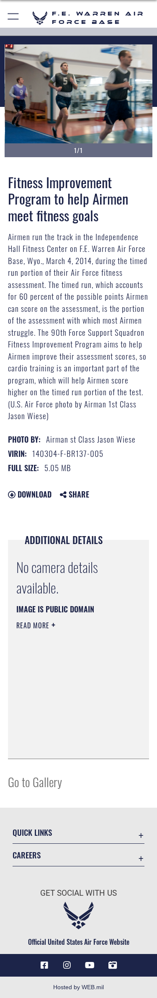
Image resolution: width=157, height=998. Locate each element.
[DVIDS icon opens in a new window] (112, 965)
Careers (27, 855)
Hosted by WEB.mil (78, 987)
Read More (33, 625)
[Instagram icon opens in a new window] (67, 965)
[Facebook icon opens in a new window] (44, 965)
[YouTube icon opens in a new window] (90, 965)
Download (33, 494)
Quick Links (32, 832)
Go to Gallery (35, 781)
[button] (13, 18)
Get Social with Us (78, 893)
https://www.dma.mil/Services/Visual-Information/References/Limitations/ (67, 731)
